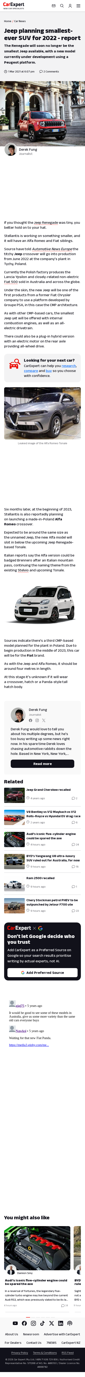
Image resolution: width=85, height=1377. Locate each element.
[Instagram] (33, 1323)
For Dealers (13, 1342)
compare (31, 371)
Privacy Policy (19, 1352)
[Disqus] (42, 1050)
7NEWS (51, 1342)
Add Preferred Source (45, 973)
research (69, 366)
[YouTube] (15, 1323)
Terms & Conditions (45, 1352)
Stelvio (23, 570)
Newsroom (31, 1334)
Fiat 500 (11, 282)
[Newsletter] (54, 6)
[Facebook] (24, 1323)
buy (49, 371)
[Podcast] (69, 1323)
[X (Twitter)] (51, 1323)
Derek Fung (28, 149)
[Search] (62, 6)
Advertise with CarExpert (62, 1334)
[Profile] (70, 6)
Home (7, 21)
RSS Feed (68, 1352)
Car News (20, 21)
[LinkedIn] (60, 1323)
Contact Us (33, 1342)
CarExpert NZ (70, 1342)
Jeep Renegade (46, 222)
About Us (11, 1334)
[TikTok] (42, 1323)
